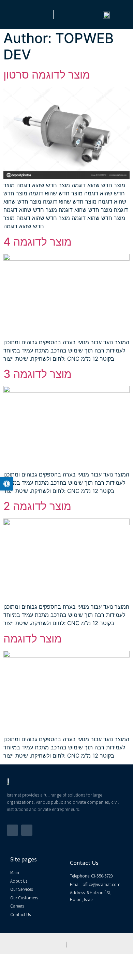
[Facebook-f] (12, 830)
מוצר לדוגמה (32, 638)
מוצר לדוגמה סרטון (46, 74)
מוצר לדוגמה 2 (37, 506)
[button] (13, 14)
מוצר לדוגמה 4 (37, 241)
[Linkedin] (26, 830)
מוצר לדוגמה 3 (37, 374)
